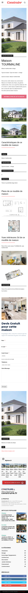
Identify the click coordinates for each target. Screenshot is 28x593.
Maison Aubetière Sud (7, 473)
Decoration (3, 524)
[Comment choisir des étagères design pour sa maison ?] (22, 528)
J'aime (24, 576)
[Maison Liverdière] (3, 466)
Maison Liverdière (3, 472)
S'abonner (23, 585)
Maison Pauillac (12, 472)
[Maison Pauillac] (12, 466)
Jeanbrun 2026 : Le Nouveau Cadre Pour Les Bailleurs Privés (7, 538)
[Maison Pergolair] (16, 466)
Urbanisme (3, 513)
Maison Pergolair (16, 472)
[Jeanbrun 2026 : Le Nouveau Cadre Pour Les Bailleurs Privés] (22, 539)
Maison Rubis (24, 472)
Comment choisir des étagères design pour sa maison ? (8, 528)
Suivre (24, 579)
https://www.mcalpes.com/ (8, 451)
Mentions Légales (21, 591)
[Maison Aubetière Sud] (8, 466)
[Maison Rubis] (25, 466)
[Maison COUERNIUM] (20, 466)
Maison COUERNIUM (20, 473)
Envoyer (4, 386)
